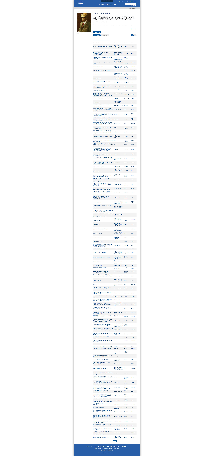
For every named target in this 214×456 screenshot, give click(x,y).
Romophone (126, 82)
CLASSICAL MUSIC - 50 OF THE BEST (100, 252)
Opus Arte (126, 162)
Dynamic (125, 320)
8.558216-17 (133, 70)
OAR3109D (133, 329)
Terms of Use (110, 450)
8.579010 (132, 363)
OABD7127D (133, 162)
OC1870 (132, 382)
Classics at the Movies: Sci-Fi (98, 261)
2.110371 (132, 86)
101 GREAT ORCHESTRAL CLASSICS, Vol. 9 (101, 49)
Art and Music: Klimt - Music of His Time (100, 90)
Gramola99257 (133, 368)
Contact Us (124, 446)
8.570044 (132, 343)
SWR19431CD (133, 94)
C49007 (132, 53)
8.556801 (132, 261)
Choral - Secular (117, 210)
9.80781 (132, 288)
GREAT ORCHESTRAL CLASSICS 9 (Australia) (101, 343)
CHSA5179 (133, 373)
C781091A (132, 188)
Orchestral (116, 98)
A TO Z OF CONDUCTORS (98, 66)
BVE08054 (132, 271)
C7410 (132, 170)
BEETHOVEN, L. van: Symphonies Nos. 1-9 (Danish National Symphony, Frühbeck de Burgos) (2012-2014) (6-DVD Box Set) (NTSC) (103, 123)
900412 (132, 407)
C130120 (132, 377)
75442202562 (133, 206)
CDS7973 (132, 320)
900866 (132, 136)
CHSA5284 (133, 158)
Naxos (125, 46)
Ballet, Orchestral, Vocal (118, 105)
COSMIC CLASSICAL (97, 280)
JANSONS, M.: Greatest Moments (99, 407)
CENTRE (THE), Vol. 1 (97, 202)
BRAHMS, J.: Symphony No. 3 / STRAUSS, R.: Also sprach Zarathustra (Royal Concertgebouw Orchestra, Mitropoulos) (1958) (102, 154)
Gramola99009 (133, 219)
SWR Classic (126, 94)
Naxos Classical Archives (125, 175)
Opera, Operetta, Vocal (118, 82)
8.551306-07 (133, 437)
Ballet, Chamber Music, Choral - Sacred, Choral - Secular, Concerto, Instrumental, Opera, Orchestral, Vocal (118, 64)
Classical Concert (117, 86)
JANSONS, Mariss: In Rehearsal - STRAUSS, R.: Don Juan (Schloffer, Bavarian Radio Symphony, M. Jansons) (102, 411)
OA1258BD (133, 316)
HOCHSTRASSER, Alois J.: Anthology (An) (100, 368)
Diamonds (95, 284)
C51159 (132, 245)
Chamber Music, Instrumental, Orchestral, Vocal (118, 352)
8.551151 (132, 237)
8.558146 (132, 90)
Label (125, 42)
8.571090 (132, 224)
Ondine (125, 432)
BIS (125, 284)
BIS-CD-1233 (133, 284)
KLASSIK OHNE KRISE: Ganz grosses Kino (101, 437)
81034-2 (132, 82)
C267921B (132, 356)
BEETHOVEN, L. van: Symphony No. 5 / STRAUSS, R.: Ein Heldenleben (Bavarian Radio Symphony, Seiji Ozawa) (103, 132)
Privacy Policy (103, 450)
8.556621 (132, 241)
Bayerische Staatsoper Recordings (126, 387)
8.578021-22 (133, 229)
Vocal (115, 140)
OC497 (132, 197)
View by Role (95, 37)
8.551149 (132, 49)
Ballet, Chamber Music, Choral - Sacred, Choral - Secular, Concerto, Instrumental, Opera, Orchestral (118, 47)
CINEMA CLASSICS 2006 (97, 233)
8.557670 (132, 359)
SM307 (132, 179)
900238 (132, 131)
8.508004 (132, 46)
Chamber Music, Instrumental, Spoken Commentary (118, 219)
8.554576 (132, 265)
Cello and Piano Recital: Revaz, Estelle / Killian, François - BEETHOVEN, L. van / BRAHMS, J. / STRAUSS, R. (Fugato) (101, 180)
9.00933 (132, 252)
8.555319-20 (133, 58)
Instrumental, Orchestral (118, 265)
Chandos (125, 158)
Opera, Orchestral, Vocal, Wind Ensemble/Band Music (118, 304)
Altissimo (125, 206)
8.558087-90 (133, 66)
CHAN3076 (133, 340)
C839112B (132, 275)
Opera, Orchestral (117, 245)
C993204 (132, 308)
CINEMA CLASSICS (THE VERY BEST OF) (100, 229)
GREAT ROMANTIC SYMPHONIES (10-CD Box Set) (102, 346)
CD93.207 (132, 144)
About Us (89, 446)
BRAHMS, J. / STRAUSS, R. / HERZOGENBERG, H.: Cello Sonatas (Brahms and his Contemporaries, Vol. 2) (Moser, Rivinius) (103, 144)
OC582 (132, 395)
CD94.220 (132, 98)
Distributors (98, 446)
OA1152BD (133, 404)
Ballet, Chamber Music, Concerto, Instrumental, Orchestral (118, 257)
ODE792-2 (132, 432)
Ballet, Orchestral (117, 348)
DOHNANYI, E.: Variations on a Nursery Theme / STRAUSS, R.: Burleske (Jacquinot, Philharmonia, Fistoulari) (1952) (102, 288)
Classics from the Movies (97, 265)
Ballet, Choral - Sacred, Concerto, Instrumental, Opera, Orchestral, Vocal (118, 252)
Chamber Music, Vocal (118, 391)
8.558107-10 (133, 73)
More (115, 441)
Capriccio (126, 53)
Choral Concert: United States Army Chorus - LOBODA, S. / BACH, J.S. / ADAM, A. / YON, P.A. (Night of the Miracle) (103, 206)
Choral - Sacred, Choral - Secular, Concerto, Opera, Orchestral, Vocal (118, 368)
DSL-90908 (133, 292)
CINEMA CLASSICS (96, 224)
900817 (132, 411)
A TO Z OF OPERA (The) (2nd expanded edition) (102, 70)
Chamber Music (117, 144)
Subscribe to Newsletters (111, 446)
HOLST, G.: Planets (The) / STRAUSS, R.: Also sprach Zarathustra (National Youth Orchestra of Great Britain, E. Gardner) (103, 373)
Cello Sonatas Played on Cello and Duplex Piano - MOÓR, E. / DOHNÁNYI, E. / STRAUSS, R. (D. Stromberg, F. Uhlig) (102, 197)
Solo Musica (126, 179)
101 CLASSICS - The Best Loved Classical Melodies (102, 46)
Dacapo (125, 114)
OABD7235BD (133, 312)
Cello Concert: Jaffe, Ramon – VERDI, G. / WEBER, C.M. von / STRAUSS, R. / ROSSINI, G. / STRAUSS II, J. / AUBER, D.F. (102, 184)
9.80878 (132, 175)
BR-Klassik (126, 105)
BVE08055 (132, 268)
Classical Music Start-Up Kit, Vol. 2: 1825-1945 (101, 257)
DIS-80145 (132, 192)
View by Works (105, 35)
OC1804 (132, 391)
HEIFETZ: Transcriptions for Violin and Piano (101, 359)
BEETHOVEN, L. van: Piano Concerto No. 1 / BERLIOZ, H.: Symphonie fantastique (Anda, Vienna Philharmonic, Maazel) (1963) (103, 109)
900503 (132, 210)
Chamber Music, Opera (118, 296)
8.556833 (132, 233)
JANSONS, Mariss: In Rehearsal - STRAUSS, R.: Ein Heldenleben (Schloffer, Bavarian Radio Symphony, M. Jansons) (102, 416)
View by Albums (97, 35)
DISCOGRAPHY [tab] (97, 32)
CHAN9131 (133, 296)
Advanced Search (132, 5)
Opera (115, 337)
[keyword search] (134, 4)
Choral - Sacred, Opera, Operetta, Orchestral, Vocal (118, 170)
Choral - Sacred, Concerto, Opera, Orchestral (117, 136)
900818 (132, 416)
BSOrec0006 (133, 387)
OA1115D (132, 166)
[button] (107, 1)
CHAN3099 (133, 333)
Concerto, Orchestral (117, 49)
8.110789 (132, 140)
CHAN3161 (133, 337)
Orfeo (125, 109)
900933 (132, 421)
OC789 (132, 400)
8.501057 (132, 346)
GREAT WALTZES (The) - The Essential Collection (102, 348)
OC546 (132, 184)
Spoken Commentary (118, 411)
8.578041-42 (133, 348)
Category (116, 42)
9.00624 (132, 280)
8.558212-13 (133, 62)
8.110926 (132, 127)
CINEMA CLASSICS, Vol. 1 (98, 237)
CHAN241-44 (133, 428)
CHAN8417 (133, 299)
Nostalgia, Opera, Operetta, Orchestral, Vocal (118, 78)
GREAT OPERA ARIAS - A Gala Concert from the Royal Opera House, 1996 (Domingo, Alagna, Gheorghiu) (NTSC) (103, 329)
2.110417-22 (133, 123)
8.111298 (132, 149)
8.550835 (132, 257)
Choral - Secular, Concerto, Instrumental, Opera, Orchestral (118, 224)
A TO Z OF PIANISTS (97, 73)
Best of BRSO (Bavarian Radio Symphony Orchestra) (102, 136)
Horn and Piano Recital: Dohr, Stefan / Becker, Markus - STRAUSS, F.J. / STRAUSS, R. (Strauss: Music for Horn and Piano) (103, 377)
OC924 (132, 325)
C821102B (132, 109)
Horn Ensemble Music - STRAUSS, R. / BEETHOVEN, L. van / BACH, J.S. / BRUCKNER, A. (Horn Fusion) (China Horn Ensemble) (102, 382)
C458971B (132, 154)
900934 (132, 425)
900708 (132, 105)
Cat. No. (132, 42)
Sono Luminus (126, 192)
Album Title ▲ (96, 42)
